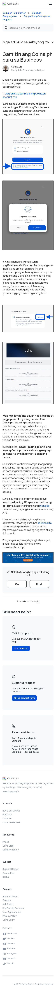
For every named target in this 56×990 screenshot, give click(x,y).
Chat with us (21, 648)
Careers (6, 900)
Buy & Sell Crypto (11, 810)
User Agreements (11, 911)
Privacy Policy (9, 915)
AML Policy (7, 904)
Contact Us (8, 873)
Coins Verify (8, 919)
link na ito (44, 505)
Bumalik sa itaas (26, 601)
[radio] (17, 584)
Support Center (10, 868)
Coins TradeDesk (11, 822)
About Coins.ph (10, 896)
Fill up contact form (24, 697)
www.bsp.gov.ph (10, 791)
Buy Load (7, 814)
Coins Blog (8, 845)
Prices (5, 841)
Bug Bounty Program (13, 908)
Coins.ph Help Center (14, 12)
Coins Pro (7, 818)
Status (5, 876)
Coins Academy (10, 849)
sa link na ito (44, 523)
